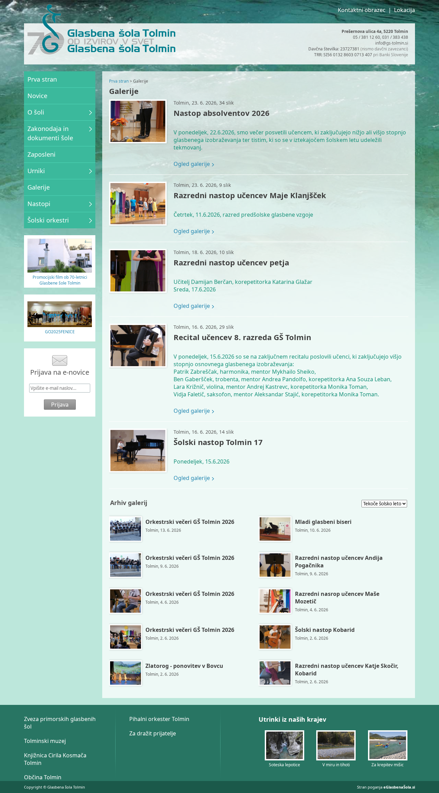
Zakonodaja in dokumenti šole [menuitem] (50, 133)
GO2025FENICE (60, 332)
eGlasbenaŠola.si (399, 787)
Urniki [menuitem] (36, 171)
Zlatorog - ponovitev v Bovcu (184, 666)
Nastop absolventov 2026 (222, 113)
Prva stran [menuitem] (42, 79)
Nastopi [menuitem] (38, 204)
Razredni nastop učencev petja (231, 262)
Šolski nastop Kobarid (325, 630)
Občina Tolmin (42, 777)
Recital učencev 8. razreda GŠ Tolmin (242, 337)
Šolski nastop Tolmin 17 (218, 442)
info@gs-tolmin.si (391, 43)
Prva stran (119, 81)
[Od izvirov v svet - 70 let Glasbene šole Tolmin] (59, 270)
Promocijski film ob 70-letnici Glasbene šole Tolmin (60, 280)
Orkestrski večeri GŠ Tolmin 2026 (189, 522)
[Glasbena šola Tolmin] (45, 30)
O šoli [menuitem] (35, 112)
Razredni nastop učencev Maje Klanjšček (250, 195)
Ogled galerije (192, 164)
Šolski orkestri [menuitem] (48, 220)
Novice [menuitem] (37, 96)
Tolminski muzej (45, 741)
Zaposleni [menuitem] (41, 154)
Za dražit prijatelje (152, 733)
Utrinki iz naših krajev (292, 719)
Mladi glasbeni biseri (323, 522)
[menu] (59, 149)
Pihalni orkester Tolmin (159, 719)
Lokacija (404, 10)
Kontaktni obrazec (361, 10)
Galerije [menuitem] (38, 187)
